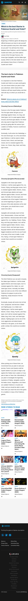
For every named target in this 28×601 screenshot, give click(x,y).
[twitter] (6, 535)
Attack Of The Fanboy (14, 563)
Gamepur (14, 561)
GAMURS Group (24, 591)
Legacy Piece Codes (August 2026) (6, 442)
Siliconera (14, 567)
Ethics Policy (14, 541)
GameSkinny (14, 575)
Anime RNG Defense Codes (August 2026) (20, 468)
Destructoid (14, 571)
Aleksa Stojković (5, 425)
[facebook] (10, 535)
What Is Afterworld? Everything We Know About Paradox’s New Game (20, 444)
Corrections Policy (15, 545)
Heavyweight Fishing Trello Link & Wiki (6, 421)
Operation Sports (14, 577)
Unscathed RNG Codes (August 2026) (6, 490)
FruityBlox (14, 583)
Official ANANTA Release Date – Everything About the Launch (7, 468)
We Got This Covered (14, 569)
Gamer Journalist (14, 573)
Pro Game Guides (14, 556)
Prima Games (14, 565)
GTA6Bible (14, 588)
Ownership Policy (15, 543)
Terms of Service (5, 545)
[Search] (19, 2)
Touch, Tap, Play (14, 581)
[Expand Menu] (22, 2)
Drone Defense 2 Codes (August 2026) (20, 490)
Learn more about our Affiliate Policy (8, 404)
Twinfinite (14, 558)
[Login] (25, 2)
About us (3, 541)
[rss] (2, 535)
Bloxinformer (14, 586)
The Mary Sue (14, 579)
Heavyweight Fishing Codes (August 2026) (19, 421)
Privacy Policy (4, 543)
